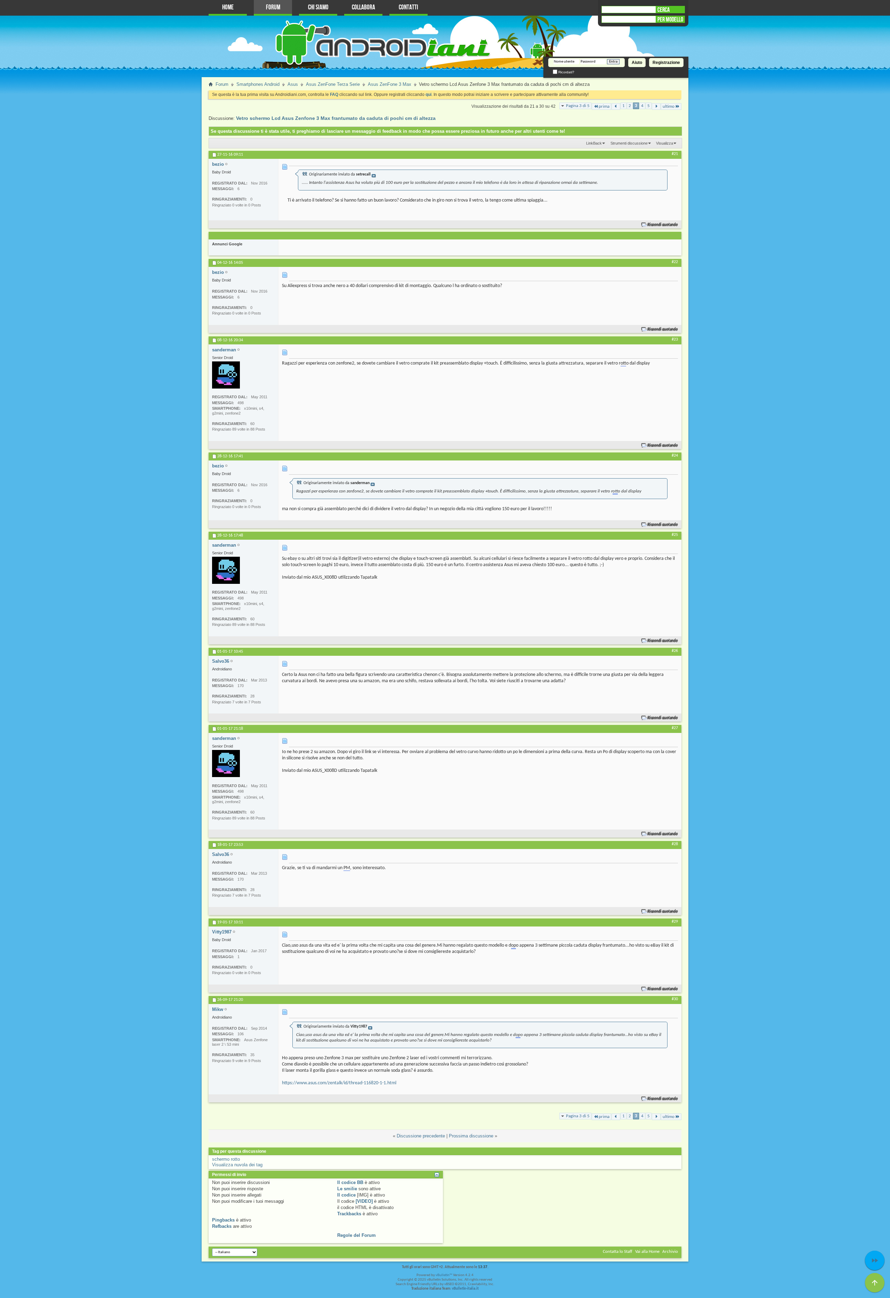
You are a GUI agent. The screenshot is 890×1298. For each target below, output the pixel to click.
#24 (675, 456)
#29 (675, 922)
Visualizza (664, 143)
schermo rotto (226, 1159)
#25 (675, 535)
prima (604, 106)
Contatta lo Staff (617, 1251)
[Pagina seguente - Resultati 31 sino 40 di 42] (656, 106)
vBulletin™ (444, 1275)
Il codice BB (350, 1182)
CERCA (663, 9)
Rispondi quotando (663, 225)
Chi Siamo (318, 7)
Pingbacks (223, 1220)
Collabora (363, 7)
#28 (675, 844)
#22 (675, 262)
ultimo (668, 106)
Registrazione (666, 62)
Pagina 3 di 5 (578, 106)
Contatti (408, 7)
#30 (675, 999)
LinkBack (594, 143)
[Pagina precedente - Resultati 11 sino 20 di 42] (616, 106)
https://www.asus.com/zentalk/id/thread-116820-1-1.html (339, 1083)
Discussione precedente (421, 1135)
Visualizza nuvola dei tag (237, 1164)
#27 (675, 728)
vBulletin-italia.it (465, 1289)
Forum (273, 7)
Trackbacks (349, 1213)
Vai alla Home (647, 1251)
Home (228, 7)
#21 (675, 154)
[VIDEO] (364, 1201)
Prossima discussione (471, 1135)
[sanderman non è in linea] (226, 375)
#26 (675, 651)
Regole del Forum (356, 1235)
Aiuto (637, 62)
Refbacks (222, 1226)
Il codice (346, 1195)
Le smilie (347, 1188)
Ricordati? (565, 72)
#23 (675, 339)
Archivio (670, 1251)
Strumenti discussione (629, 143)
